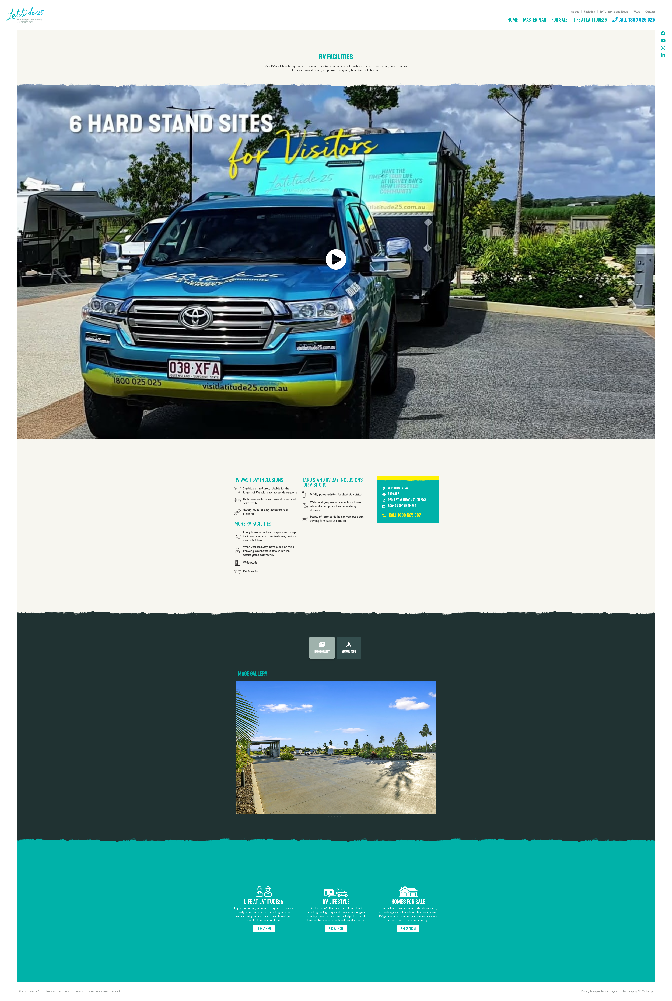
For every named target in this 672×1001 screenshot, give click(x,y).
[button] (240, 747)
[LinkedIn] (663, 55)
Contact (650, 11)
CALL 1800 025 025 (636, 20)
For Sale (560, 20)
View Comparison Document (104, 991)
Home (512, 20)
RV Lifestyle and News (614, 11)
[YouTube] (663, 40)
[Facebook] (663, 33)
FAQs (637, 11)
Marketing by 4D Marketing (638, 991)
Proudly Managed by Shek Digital (599, 991)
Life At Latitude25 (590, 20)
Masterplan (534, 20)
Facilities (589, 11)
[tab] (322, 648)
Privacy (79, 991)
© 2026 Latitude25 (29, 991)
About (575, 11)
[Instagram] (663, 48)
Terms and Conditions (57, 991)
